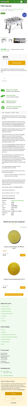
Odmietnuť (13, 398)
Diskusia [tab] (13, 112)
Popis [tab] (3, 112)
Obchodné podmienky (6, 308)
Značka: (11, 10)
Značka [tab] (17, 112)
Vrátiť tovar (4, 316)
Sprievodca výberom (6, 339)
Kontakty (4, 320)
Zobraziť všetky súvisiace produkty (14, 294)
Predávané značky (6, 341)
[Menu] (25, 1)
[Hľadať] (14, 1)
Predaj (3, 329)
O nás (3, 318)
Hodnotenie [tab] (7, 112)
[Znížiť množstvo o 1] (7, 64)
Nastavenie (13, 402)
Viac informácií (21, 389)
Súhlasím (13, 393)
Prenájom (4, 332)
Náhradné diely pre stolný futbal (8, 334)
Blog (3, 344)
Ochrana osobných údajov (7, 313)
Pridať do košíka (17, 63)
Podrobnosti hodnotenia (17, 9)
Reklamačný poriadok (6, 311)
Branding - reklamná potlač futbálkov (10, 337)
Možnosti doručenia (5, 50)
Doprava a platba (5, 306)
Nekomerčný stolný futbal (17, 200)
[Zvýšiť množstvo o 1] (7, 62)
